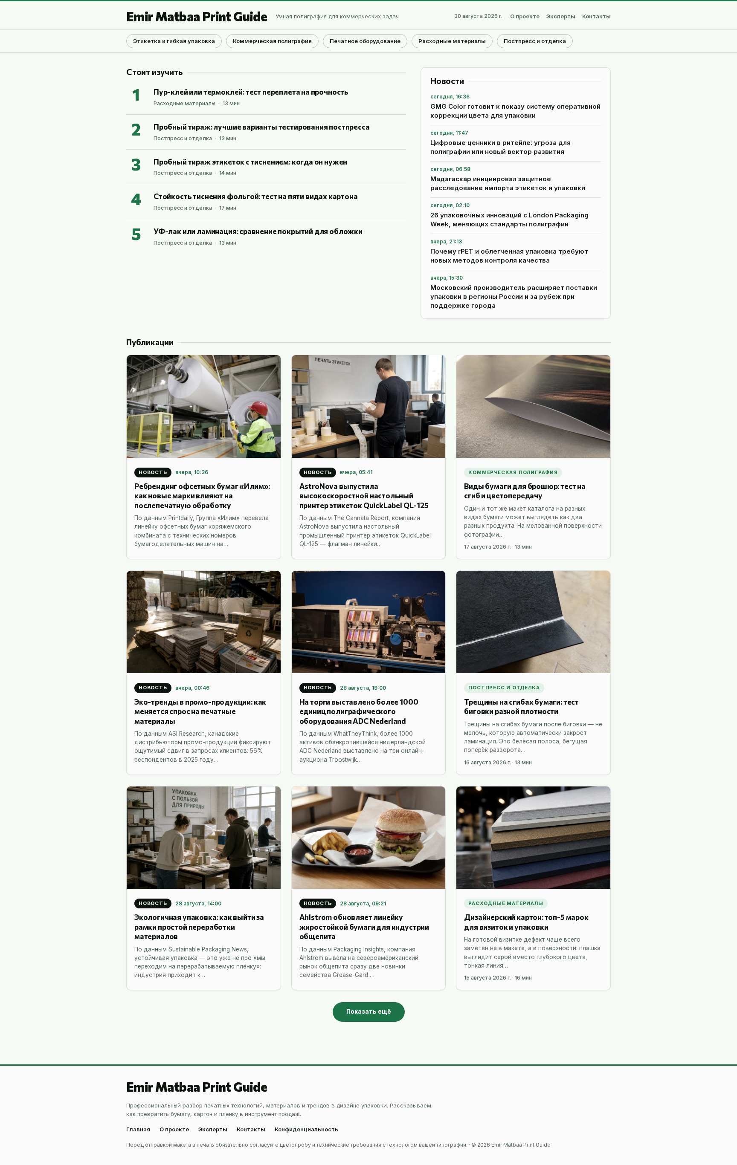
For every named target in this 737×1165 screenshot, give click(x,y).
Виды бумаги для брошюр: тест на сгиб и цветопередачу (525, 490)
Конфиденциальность (306, 1129)
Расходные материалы (452, 41)
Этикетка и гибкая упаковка (174, 41)
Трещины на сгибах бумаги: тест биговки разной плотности (521, 706)
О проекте (525, 16)
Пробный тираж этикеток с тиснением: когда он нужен (250, 161)
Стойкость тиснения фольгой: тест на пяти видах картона (256, 196)
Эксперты (560, 16)
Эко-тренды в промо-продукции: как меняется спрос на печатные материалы (200, 711)
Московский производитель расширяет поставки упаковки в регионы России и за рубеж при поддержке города (513, 296)
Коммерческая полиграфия (272, 41)
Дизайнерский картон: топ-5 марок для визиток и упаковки (526, 921)
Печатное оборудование (365, 41)
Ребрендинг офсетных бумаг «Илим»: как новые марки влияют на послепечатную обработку (202, 495)
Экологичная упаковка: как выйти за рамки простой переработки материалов (199, 926)
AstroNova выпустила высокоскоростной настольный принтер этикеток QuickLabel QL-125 (364, 495)
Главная (138, 1129)
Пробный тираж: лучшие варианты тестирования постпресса (262, 126)
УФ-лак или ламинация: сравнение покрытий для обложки (258, 231)
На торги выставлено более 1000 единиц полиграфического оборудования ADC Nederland (358, 711)
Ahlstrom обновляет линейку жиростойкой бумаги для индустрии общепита (364, 926)
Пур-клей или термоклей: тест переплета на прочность (251, 91)
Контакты (596, 16)
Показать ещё (368, 1011)
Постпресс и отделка (535, 41)
